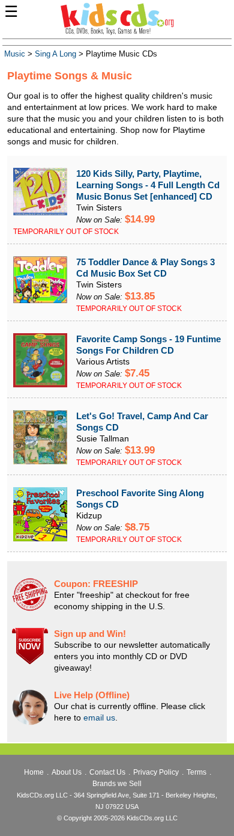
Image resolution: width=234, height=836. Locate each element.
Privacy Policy (156, 772)
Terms (196, 772)
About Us (67, 772)
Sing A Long (55, 54)
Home (34, 772)
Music (14, 54)
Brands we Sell (117, 783)
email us (99, 717)
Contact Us (107, 772)
